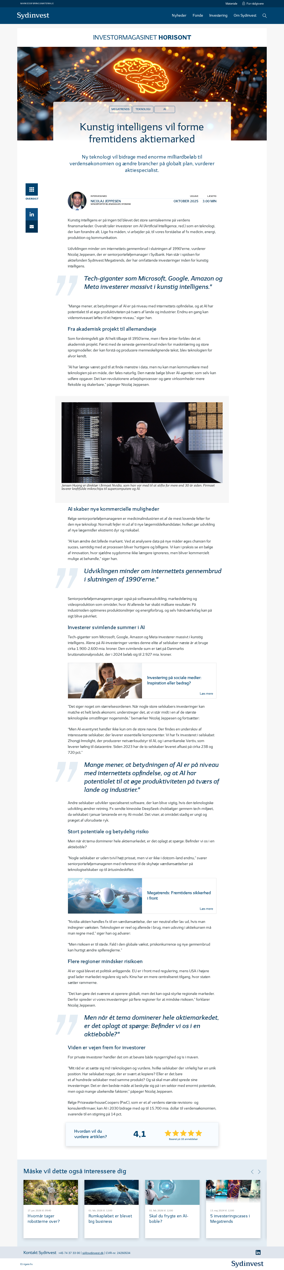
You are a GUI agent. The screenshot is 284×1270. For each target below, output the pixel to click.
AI (164, 109)
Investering (218, 15)
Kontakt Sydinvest (39, 1252)
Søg (264, 16)
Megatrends (120, 109)
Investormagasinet (142, 37)
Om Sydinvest (245, 15)
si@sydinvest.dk (93, 1253)
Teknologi (143, 109)
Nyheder (179, 15)
